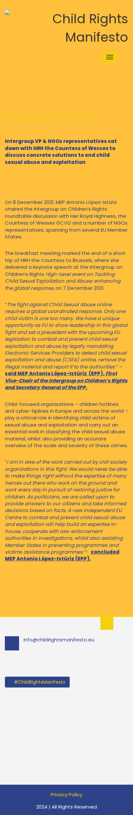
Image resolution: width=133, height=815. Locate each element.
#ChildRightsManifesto (39, 682)
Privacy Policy (66, 794)
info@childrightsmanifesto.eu (59, 639)
